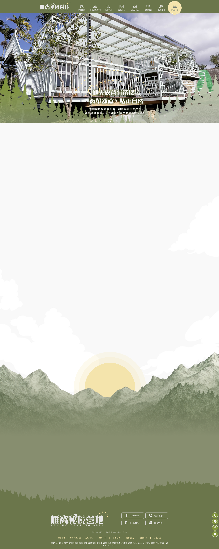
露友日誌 (135, 10)
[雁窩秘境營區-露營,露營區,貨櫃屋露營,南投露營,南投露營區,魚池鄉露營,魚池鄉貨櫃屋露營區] (55, 6)
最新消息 (108, 10)
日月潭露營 (117, 532)
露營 (93, 532)
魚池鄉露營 (108, 532)
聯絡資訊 (148, 10)
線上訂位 (174, 10)
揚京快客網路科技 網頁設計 (155, 543)
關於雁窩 (82, 10)
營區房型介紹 (95, 10)
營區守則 (121, 10)
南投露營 (99, 532)
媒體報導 (161, 10)
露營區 (125, 532)
